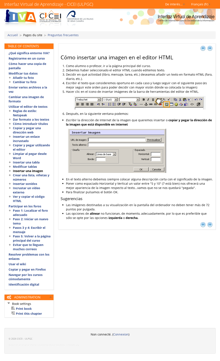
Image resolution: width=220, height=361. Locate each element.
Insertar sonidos (25, 184)
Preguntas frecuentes (63, 35)
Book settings (21, 304)
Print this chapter (29, 314)
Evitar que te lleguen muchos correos (28, 247)
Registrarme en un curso (27, 58)
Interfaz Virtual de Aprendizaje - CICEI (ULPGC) (48, 4)
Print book (24, 309)
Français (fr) (199, 4)
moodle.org (73, 345)
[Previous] (203, 48)
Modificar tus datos (23, 73)
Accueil (13, 35)
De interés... (174, 4)
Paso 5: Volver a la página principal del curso (31, 238)
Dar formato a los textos (31, 119)
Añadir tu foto (23, 78)
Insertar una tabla (26, 162)
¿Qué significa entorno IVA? (29, 53)
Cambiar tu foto (25, 82)
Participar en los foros (25, 206)
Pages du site (32, 35)
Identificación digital (24, 284)
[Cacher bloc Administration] (50, 297)
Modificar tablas (25, 167)
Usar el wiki (17, 264)
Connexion (120, 334)
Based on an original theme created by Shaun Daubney (37, 345)
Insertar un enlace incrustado (26, 139)
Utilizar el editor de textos (28, 107)
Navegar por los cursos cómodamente (26, 277)
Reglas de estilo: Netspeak (25, 113)
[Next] (209, 48)
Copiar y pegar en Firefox (27, 269)
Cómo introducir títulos (30, 124)
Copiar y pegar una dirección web (27, 130)
